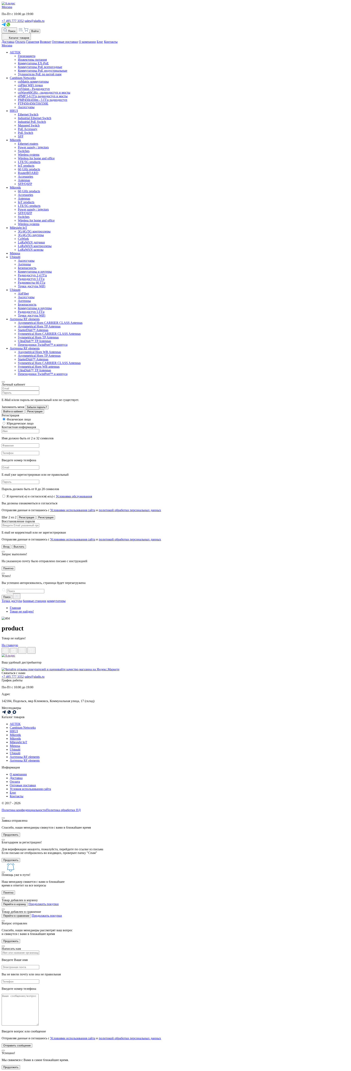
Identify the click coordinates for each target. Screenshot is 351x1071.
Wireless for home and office (36, 158)
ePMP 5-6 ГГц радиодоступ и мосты (43, 96)
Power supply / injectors (33, 147)
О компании (87, 41)
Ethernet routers (28, 143)
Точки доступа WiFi (31, 286)
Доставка (8, 41)
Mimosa (15, 253)
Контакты (111, 41)
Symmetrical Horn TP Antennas (38, 337)
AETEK (15, 52)
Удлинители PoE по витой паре (40, 74)
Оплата (20, 41)
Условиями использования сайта (72, 510)
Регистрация (34, 411)
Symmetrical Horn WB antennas (39, 366)
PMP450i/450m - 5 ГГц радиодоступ (42, 100)
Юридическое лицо (20, 423)
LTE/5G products (29, 162)
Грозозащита (26, 56)
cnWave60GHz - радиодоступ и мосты (44, 92)
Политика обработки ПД (63, 810)
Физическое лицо (19, 419)
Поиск (11, 31)
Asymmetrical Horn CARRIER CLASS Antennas (50, 322)
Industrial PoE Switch (32, 121)
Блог (100, 41)
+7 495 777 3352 (13, 21)
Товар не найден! (22, 611)
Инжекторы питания (32, 59)
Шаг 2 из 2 (9, 517)
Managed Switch (29, 125)
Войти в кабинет (13, 411)
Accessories (25, 176)
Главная (15, 608)
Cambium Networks (23, 78)
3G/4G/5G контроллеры (34, 231)
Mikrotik (15, 140)
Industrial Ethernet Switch (34, 118)
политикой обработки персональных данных (130, 510)
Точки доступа (12, 601)
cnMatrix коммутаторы (33, 81)
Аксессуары (26, 107)
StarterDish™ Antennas (33, 330)
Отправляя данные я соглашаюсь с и (81, 510)
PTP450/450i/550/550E (33, 103)
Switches (23, 151)
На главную (10, 645)
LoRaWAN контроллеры (35, 246)
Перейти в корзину (14, 904)
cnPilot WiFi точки (30, 85)
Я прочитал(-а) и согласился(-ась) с (49, 496)
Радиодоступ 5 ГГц (31, 279)
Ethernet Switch (28, 114)
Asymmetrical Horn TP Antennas (39, 326)
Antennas (24, 180)
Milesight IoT (18, 227)
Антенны (24, 264)
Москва (7, 7)
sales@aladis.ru (34, 21)
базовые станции (34, 601)
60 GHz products (29, 169)
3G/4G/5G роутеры (31, 235)
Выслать (19, 546)
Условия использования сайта (30, 789)
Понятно (8, 568)
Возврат (45, 41)
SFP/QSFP (25, 184)
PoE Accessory (27, 129)
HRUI (14, 110)
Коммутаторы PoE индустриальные (42, 70)
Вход (6, 546)
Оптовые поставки (65, 41)
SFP (20, 136)
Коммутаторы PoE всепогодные (40, 67)
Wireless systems (28, 154)
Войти (35, 31)
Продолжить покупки (43, 904)
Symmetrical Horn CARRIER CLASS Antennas (49, 333)
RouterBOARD (28, 173)
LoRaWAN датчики (31, 242)
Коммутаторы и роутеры (35, 271)
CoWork (23, 238)
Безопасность (27, 268)
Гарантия (32, 41)
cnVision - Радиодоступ (34, 89)
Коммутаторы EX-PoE (33, 63)
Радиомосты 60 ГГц (31, 282)
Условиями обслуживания (74, 496)
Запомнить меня (13, 407)
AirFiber (23, 293)
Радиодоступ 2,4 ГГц (32, 275)
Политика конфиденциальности (24, 810)
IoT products (26, 165)
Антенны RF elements (25, 319)
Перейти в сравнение (16, 915)
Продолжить (10, 834)
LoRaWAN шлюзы (30, 249)
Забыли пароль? (37, 407)
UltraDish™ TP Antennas (34, 341)
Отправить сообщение (17, 1045)
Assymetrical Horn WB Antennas (39, 352)
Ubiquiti (15, 257)
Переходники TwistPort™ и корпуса (42, 344)
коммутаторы (56, 601)
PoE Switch (25, 132)
